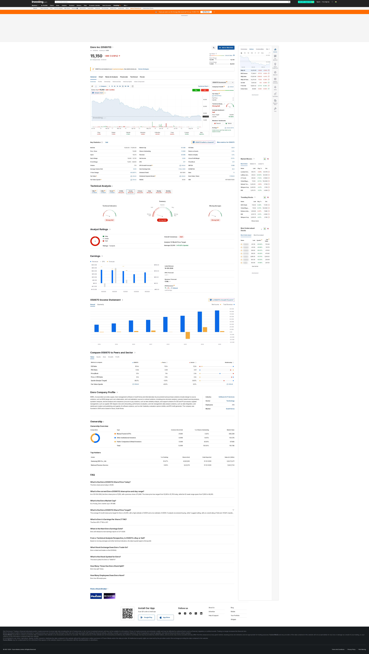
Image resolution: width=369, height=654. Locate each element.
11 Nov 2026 (182, 141)
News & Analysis (111, 49)
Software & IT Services (226, 369)
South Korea (230, 381)
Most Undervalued (246, 207)
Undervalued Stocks (148, 8)
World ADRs (83, 8)
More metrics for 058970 (225, 114)
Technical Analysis (100, 158)
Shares (35, 8)
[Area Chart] (96, 58)
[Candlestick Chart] (92, 58)
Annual (92, 276)
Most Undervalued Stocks (248, 201)
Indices (251, 21)
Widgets (233, 591)
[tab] (94, 164)
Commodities (260, 21)
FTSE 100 (243, 58)
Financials (124, 49)
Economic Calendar (94, 5)
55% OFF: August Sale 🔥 (306, 2)
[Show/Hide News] (133, 58)
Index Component (139, 54)
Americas (97, 8)
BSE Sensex (244, 45)
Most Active (244, 136)
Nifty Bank (243, 48)
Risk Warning (362, 621)
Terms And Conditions (338, 621)
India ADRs (90, 8)
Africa (127, 8)
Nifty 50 (243, 42)
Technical (134, 49)
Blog (232, 580)
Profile (100, 54)
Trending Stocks (247, 169)
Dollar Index (244, 61)
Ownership (107, 54)
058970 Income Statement (105, 272)
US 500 (243, 55)
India (51, 8)
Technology (230, 373)
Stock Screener (106, 5)
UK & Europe (105, 8)
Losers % (261, 136)
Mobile (233, 584)
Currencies (244, 21)
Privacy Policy (351, 621)
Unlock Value (228, 27)
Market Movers (246, 131)
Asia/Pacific (121, 8)
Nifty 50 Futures (245, 51)
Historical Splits (127, 54)
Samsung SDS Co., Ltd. (98, 433)
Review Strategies (143, 41)
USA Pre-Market (58, 8)
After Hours (67, 8)
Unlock (136, 356)
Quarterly (100, 276)
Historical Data (117, 54)
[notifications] (332, 2)
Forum (142, 49)
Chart (101, 49)
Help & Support (213, 587)
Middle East (113, 8)
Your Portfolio (235, 587)
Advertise (212, 584)
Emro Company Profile (102, 364)
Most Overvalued (259, 207)
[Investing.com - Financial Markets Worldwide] (39, 2)
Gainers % (253, 136)
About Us (211, 580)
